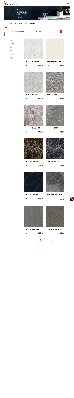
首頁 (11, 23)
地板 (11, 47)
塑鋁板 (11, 54)
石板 (11, 51)
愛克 (26, 23)
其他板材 (12, 43)
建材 (15, 23)
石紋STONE (32, 23)
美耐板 (20, 23)
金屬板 (11, 40)
